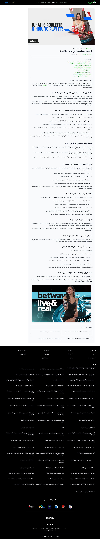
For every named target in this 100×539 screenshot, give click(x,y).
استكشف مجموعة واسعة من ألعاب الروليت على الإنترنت (80, 64)
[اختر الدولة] (13, 3)
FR (9, 2)
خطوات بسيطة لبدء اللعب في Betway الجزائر (82, 74)
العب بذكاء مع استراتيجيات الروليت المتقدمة (82, 67)
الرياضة (65, 2)
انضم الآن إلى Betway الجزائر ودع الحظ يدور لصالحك (81, 76)
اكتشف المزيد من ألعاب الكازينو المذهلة (83, 69)
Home (91, 48)
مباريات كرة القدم (59, 2)
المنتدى (38, 2)
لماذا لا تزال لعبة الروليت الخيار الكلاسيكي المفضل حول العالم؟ (79, 62)
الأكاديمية (48, 2)
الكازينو (53, 2)
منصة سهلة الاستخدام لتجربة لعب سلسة (83, 65)
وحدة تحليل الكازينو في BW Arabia (85, 54)
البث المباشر (43, 2)
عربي (6, 2)
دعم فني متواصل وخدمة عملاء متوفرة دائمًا (83, 72)
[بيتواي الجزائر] (92, 2)
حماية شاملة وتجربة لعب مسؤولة (84, 71)
